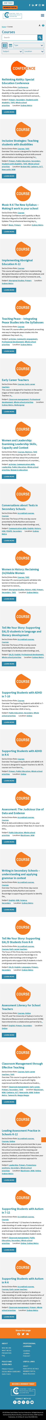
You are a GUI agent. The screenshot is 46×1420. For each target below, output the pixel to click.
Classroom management (19, 399)
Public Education (23, 161)
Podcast (26, 1356)
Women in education (19, 470)
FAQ (3, 1355)
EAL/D (11, 654)
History (37, 528)
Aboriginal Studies (16, 280)
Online (29, 715)
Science (23, 900)
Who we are (6, 1348)
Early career (35, 1087)
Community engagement (27, 339)
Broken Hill (25, 166)
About (25, 1366)
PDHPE (9, 531)
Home (4, 27)
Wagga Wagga (23, 1095)
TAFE (13, 102)
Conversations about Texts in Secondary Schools (20, 507)
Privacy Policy (7, 1369)
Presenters (6, 1353)
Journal (26, 1353)
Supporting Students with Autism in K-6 (22, 1280)
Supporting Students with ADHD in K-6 (22, 753)
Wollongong (19, 405)
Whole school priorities (23, 402)
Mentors (28, 452)
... (39, 96)
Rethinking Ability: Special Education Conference (18, 81)
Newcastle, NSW (8, 169)
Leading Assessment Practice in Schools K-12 (21, 1132)
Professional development (13, 341)
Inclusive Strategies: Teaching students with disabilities (20, 142)
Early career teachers (18, 949)
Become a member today (23, 1384)
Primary (12, 99)
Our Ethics (6, 1374)
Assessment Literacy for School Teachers (21, 1007)
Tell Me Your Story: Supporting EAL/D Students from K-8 (21, 940)
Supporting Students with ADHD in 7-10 (22, 694)
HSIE (4, 531)
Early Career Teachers (15, 380)
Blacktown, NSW (27, 835)
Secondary (20, 99)
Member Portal (29, 1371)
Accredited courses (26, 513)
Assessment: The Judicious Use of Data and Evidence (23, 811)
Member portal (10, 7)
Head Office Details (31, 1369)
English (30, 528)
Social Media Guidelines (11, 1371)
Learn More (9, 112)
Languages (26, 967)
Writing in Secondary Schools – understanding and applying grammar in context (21, 874)
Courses (21, 148)
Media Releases (29, 1374)
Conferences (23, 87)
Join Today (8, 3)
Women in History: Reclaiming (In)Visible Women (20, 571)
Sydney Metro (26, 105)
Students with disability (12, 163)
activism (12, 339)
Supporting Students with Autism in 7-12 (22, 1211)
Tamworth (12, 1095)
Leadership (6, 467)
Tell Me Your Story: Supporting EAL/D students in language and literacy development (21, 631)
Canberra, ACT (37, 166)
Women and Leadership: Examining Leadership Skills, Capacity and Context (19, 444)
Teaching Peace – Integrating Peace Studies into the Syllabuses (23, 320)
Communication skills (26, 464)
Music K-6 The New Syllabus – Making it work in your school (20, 207)
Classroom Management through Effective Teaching (22, 1065)
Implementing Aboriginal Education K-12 (17, 262)
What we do (6, 1350)
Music (11, 225)
